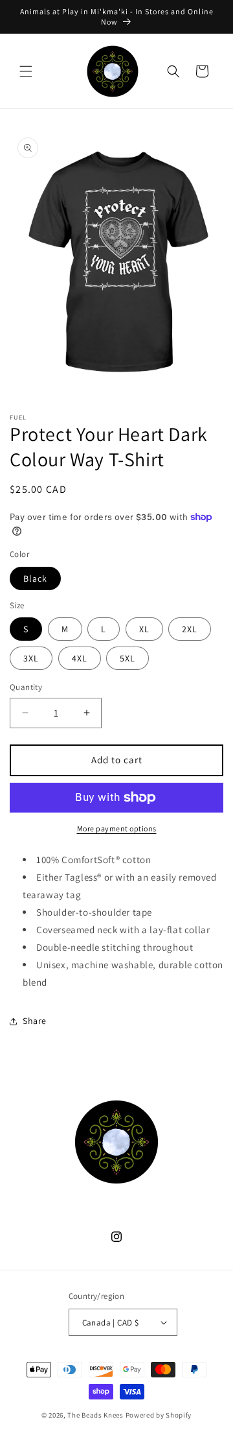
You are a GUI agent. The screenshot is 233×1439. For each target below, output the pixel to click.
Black (35, 578)
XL (144, 629)
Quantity (26, 687)
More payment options (117, 828)
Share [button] (35, 1021)
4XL (79, 658)
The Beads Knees (95, 1415)
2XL (189, 629)
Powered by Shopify (159, 1415)
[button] (26, 71)
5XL (127, 658)
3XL (31, 658)
